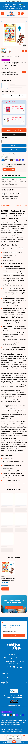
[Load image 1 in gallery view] (3, 50)
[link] (8, 109)
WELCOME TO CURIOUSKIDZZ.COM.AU (14, 1)
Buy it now (14, 149)
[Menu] (2, 13)
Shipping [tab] (19, 205)
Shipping (4, 74)
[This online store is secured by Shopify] (5, 158)
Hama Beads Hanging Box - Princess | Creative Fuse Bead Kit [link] (17, 118)
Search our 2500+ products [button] (15, 607)
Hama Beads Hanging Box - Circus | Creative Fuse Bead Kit (8, 579)
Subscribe (14, 636)
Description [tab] (6, 205)
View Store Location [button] (9, 169)
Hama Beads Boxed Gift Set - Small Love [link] (17, 107)
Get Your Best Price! (14, 130)
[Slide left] (23, 51)
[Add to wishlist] (14, 134)
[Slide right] (26, 51)
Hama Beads (5, 60)
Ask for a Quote (21, 6)
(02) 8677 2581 (15, 654)
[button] (19, 13)
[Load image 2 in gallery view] (9, 50)
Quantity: (4, 138)
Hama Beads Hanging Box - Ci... (14, 56)
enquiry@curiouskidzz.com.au (15, 658)
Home (3, 56)
